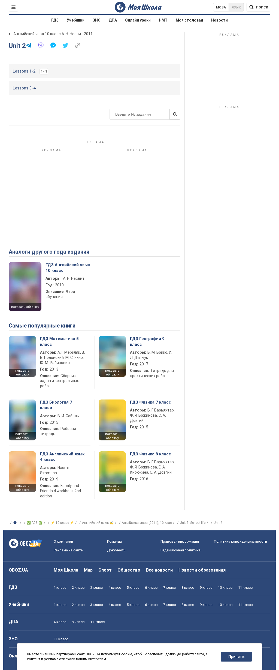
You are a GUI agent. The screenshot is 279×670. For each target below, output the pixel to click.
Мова (221, 7)
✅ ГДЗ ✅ (35, 523)
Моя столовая (189, 20)
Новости (219, 20)
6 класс (151, 587)
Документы (116, 550)
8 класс (187, 587)
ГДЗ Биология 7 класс (56, 405)
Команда (114, 541)
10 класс (225, 587)
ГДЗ (55, 20)
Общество (128, 570)
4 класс (114, 587)
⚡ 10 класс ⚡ (62, 523)
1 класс (60, 587)
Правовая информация (179, 541)
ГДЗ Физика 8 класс (150, 454)
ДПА (113, 20)
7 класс (169, 587)
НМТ (163, 20)
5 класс (133, 587)
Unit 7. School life (192, 523)
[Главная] (16, 523)
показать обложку (25, 307)
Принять (236, 656)
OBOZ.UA (18, 570)
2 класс (78, 587)
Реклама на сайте (68, 550)
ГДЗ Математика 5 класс (59, 341)
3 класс (96, 587)
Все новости (159, 570)
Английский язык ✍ (98, 523)
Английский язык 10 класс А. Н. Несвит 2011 (53, 34)
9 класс (206, 587)
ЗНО (97, 20)
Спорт (105, 570)
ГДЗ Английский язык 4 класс (62, 457)
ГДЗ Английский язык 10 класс (68, 267)
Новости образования (202, 570)
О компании (63, 541)
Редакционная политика (180, 550)
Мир (88, 570)
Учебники (75, 20)
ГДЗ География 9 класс (147, 341)
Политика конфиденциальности (240, 541)
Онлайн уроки (138, 20)
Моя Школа (66, 570)
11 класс (245, 587)
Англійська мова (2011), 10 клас (147, 523)
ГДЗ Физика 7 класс (150, 402)
